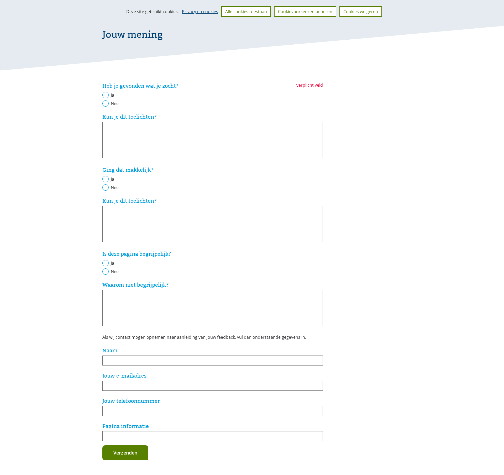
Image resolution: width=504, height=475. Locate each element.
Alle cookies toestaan (246, 11)
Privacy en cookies (200, 11)
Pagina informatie (125, 426)
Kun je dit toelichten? (129, 117)
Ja (112, 95)
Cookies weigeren (360, 11)
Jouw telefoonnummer (131, 401)
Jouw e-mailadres (124, 376)
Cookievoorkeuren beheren (305, 11)
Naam (110, 350)
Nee (115, 103)
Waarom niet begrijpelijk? (135, 285)
